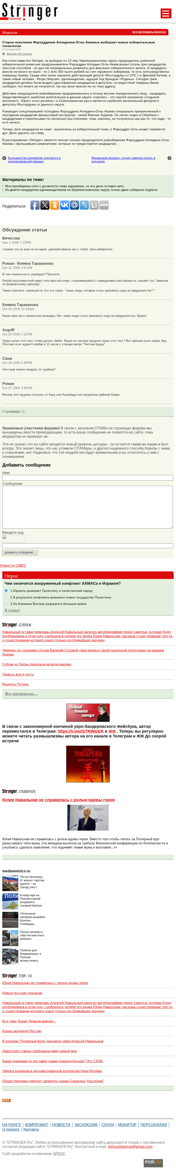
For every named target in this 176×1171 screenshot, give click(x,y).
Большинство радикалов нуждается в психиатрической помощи (34, 159)
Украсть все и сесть (18, 674)
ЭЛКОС (59, 1154)
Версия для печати (19, 54)
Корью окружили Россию (21, 1031)
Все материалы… (21, 693)
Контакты (31, 1129)
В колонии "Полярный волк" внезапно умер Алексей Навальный (52, 1041)
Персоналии (153, 1125)
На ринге (11, 1125)
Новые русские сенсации (22, 993)
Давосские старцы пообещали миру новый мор (39, 1051)
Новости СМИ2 (13, 565)
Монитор (127, 1125)
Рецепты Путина (15, 684)
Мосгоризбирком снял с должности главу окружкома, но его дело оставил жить (64, 186)
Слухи (108, 1125)
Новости (61, 1125)
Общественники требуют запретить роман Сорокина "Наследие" (53, 1081)
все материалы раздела (149, 31)
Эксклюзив (86, 1125)
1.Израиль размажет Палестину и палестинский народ (51, 590)
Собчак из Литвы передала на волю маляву (37, 664)
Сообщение (12, 484)
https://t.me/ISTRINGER (81, 731)
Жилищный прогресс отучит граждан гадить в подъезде (123, 159)
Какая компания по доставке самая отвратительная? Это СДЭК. (53, 1061)
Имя (6, 473)
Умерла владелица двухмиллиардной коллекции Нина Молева (52, 1071)
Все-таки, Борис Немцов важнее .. (29, 1021)
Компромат (36, 1125)
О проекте (10, 1129)
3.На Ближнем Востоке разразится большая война (48, 604)
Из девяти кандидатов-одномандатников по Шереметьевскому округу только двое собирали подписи (81, 190)
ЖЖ (112, 731)
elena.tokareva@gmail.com (130, 1147)
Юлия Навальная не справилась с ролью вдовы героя (58, 800)
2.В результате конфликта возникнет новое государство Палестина (60, 597)
